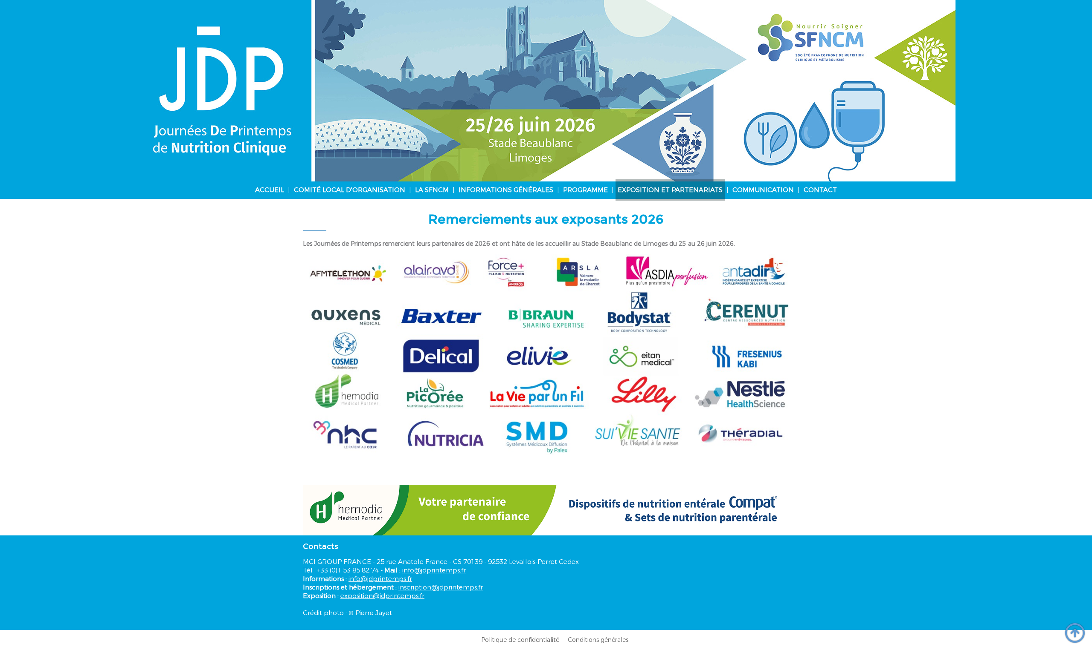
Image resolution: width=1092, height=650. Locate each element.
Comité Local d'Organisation (349, 190)
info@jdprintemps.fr (434, 570)
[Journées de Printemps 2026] (546, 90)
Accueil (269, 190)
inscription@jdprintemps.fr (440, 587)
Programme (585, 190)
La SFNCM (432, 190)
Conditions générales (598, 640)
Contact (820, 190)
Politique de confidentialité (520, 640)
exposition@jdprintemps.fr (382, 596)
